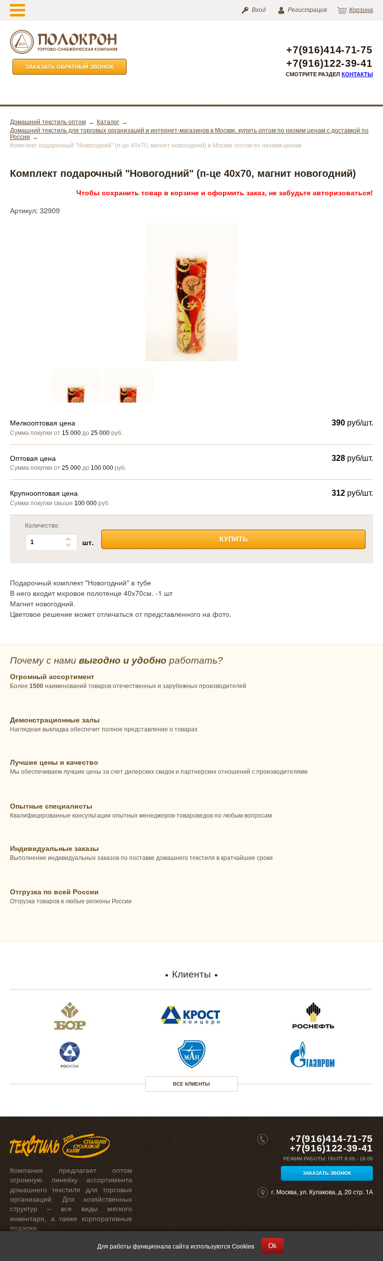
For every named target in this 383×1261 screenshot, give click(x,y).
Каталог (108, 122)
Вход (259, 9)
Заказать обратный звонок (69, 67)
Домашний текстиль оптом (48, 122)
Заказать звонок (327, 1173)
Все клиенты (191, 1084)
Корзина (361, 9)
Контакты (357, 74)
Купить (233, 539)
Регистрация (307, 9)
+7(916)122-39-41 (329, 63)
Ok (272, 1246)
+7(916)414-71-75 (329, 50)
